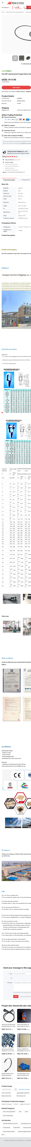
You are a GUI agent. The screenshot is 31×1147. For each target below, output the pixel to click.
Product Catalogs (25, 1089)
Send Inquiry (16, 87)
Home (3, 12)
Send (16, 996)
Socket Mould (6, 1127)
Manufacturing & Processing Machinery (15, 12)
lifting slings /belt (21, 1096)
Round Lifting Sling (8, 1115)
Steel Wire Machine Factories (10, 1123)
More (3, 1134)
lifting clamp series (6, 1096)
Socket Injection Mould (9, 1131)
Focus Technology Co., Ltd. (21, 1140)
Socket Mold (16, 1127)
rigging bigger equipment (23, 1093)
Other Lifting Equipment (9, 1111)
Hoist (20, 1111)
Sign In (4, 172)
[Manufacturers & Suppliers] (15, 2)
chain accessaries (6, 1093)
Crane (26, 1111)
